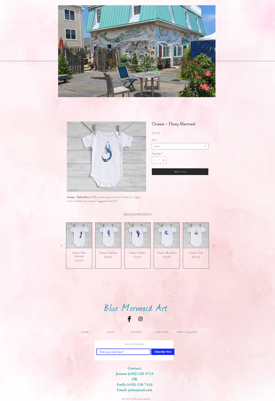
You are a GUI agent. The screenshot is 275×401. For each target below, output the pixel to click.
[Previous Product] (61, 246)
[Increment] (164, 160)
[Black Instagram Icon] (140, 319)
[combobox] (180, 146)
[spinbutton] (159, 160)
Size (154, 140)
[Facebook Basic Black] (129, 319)
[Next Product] (213, 246)
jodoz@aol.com (140, 389)
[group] (137, 246)
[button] (110, 332)
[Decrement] (154, 160)
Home (70, 110)
